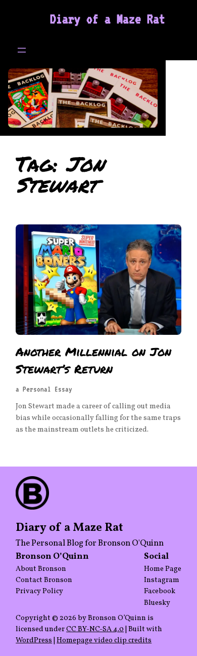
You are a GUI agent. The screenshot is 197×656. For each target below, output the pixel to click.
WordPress (34, 640)
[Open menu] (22, 50)
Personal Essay (47, 389)
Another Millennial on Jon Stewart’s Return (93, 360)
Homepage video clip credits (104, 640)
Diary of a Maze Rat (107, 18)
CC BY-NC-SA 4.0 (95, 629)
